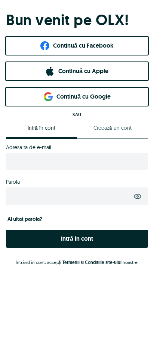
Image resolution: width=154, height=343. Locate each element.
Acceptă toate (77, 244)
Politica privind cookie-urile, (62, 118)
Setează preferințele (77, 288)
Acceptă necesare (77, 266)
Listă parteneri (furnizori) (35, 225)
